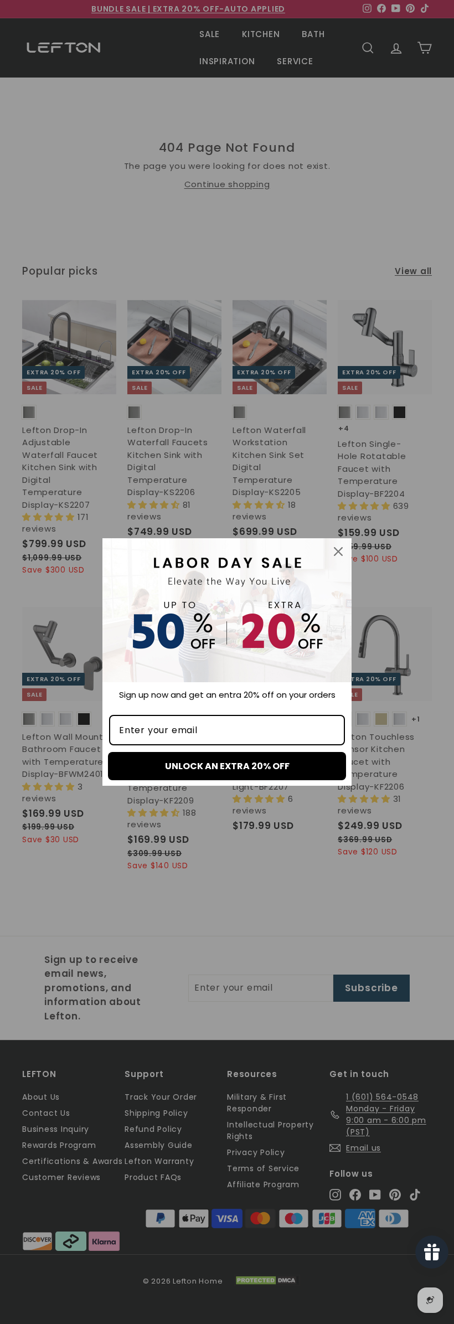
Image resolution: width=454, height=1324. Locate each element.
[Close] (338, 551)
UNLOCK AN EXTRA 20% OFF (227, 766)
